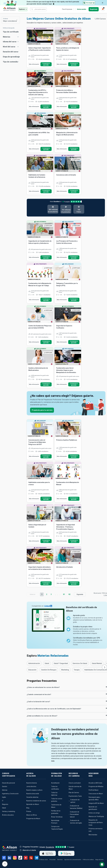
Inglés (4, 797)
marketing (65, 670)
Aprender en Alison (32, 804)
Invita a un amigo (94, 813)
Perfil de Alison (93, 790)
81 (64, 594)
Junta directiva (31, 786)
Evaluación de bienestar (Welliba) (76, 807)
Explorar (22, 9)
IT (2, 801)
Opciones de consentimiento (72, 859)
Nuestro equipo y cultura (34, 790)
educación (32, 670)
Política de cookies (88, 859)
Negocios (5, 804)
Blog (27, 808)
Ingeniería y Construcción (10, 793)
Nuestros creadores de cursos (36, 801)
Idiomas (4, 790)
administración (34, 663)
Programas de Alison (33, 818)
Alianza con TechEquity (96, 816)
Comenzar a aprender (46, 64)
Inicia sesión (81, 9)
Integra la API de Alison (96, 803)
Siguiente (80, 594)
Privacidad (52, 859)
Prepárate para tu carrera (42, 410)
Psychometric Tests (75, 796)
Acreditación (55, 783)
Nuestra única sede (32, 793)
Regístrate (93, 9)
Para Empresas (67, 9)
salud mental (97, 663)
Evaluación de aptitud (75, 801)
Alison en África (31, 815)
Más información (34, 64)
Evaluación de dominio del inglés (76, 822)
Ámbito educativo (8, 815)
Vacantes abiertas (32, 797)
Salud (4, 808)
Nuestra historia (31, 783)
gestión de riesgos (48, 670)
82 (69, 594)
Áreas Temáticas (56, 817)
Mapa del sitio (99, 859)
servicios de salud (80, 663)
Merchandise (93, 835)
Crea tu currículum (75, 783)
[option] (34, 663)
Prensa (28, 811)
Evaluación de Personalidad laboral (74, 814)
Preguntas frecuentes (30, 847)
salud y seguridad (61, 663)
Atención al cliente (29, 850)
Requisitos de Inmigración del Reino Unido (96, 822)
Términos (60, 859)
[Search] (32, 9)
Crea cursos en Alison (96, 793)
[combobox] (11, 20)
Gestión (4, 786)
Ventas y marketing (8, 811)
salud (47, 663)
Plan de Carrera (74, 792)
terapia (77, 670)
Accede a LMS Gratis (95, 783)
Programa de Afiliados (96, 786)
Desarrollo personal (8, 783)
